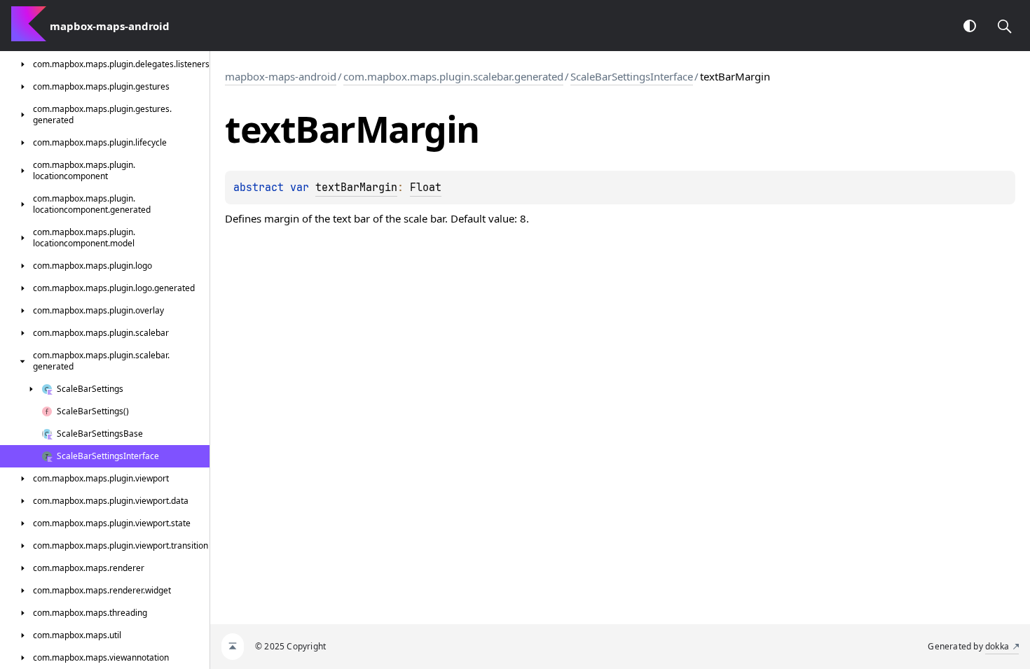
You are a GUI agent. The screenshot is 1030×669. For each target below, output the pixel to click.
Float (425, 188)
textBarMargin (356, 188)
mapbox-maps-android (280, 76)
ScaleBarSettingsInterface (631, 76)
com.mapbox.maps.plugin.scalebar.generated (453, 76)
